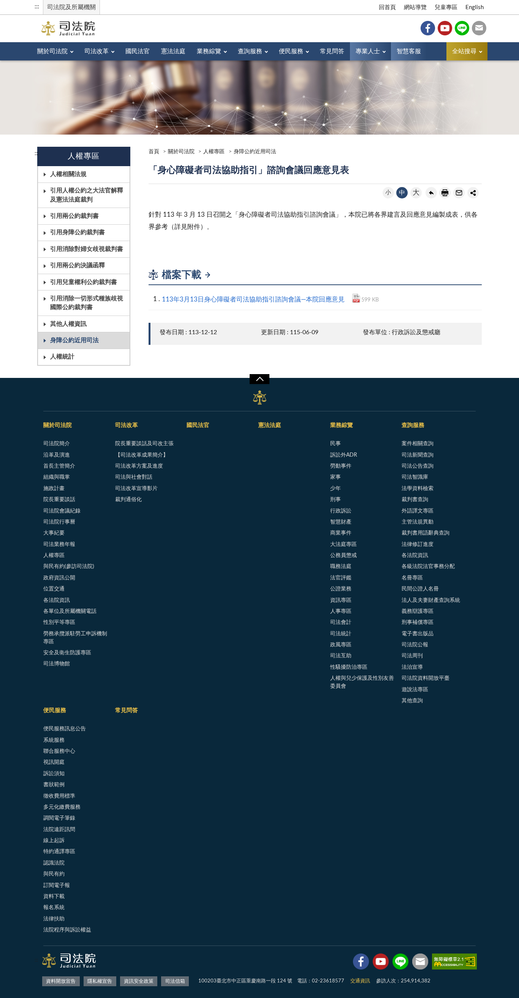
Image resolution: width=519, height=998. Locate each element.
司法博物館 (56, 663)
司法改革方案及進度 (139, 466)
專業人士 (368, 51)
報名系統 (54, 907)
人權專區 (214, 151)
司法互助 (340, 655)
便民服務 (291, 51)
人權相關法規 (68, 174)
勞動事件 (340, 466)
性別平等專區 (59, 622)
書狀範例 (54, 784)
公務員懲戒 (343, 555)
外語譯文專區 (418, 511)
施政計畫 (54, 488)
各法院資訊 (56, 600)
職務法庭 (340, 566)
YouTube (445, 28)
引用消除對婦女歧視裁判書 (86, 249)
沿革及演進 (56, 455)
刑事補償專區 (418, 622)
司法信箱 (479, 28)
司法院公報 (415, 644)
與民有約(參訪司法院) (68, 566)
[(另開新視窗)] (361, 963)
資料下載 (54, 896)
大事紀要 (54, 533)
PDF (356, 298)
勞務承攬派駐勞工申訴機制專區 (75, 637)
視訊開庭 (54, 762)
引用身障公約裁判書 (77, 232)
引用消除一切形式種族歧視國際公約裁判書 (86, 302)
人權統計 (62, 357)
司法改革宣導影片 (136, 488)
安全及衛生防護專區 (67, 652)
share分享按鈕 (473, 192)
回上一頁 (431, 192)
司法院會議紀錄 (62, 511)
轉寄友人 (459, 192)
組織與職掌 (56, 477)
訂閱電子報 (56, 885)
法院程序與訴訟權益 (67, 930)
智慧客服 (409, 51)
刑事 (335, 499)
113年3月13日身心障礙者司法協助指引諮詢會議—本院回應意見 (253, 299)
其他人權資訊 (68, 324)
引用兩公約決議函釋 (77, 265)
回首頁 (387, 7)
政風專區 (340, 644)
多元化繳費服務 (62, 807)
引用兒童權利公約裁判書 (83, 282)
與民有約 (54, 874)
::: (37, 6)
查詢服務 (250, 51)
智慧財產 (340, 522)
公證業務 (340, 589)
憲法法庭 (173, 51)
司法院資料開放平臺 (425, 678)
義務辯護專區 (418, 611)
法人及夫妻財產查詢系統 (431, 600)
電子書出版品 (418, 633)
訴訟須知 (54, 773)
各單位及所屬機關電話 (70, 611)
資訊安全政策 (138, 981)
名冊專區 (412, 578)
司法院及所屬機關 (71, 7)
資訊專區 (340, 600)
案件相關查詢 (418, 443)
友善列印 (445, 192)
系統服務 (54, 740)
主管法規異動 (418, 522)
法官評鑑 (340, 578)
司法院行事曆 (59, 522)
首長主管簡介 (59, 466)
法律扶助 (54, 919)
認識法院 (54, 863)
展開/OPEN (259, 379)
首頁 (154, 151)
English (474, 7)
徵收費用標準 (59, 796)
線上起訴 (54, 840)
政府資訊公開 (59, 578)
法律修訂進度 (418, 544)
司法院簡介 (56, 443)
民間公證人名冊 (420, 589)
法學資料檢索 (418, 488)
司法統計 (340, 633)
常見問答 (332, 51)
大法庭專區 (343, 544)
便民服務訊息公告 (64, 728)
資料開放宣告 (61, 981)
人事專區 (340, 611)
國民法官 (137, 51)
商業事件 (340, 533)
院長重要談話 (59, 499)
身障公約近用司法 (74, 340)
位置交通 (54, 589)
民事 (335, 443)
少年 (335, 488)
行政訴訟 (340, 511)
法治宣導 (412, 667)
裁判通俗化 (128, 499)
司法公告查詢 (418, 466)
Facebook (428, 28)
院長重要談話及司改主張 (144, 443)
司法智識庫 (415, 477)
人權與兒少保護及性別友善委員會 (362, 682)
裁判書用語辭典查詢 (425, 533)
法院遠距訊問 (59, 829)
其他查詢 (412, 700)
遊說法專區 (415, 689)
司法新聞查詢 (418, 455)
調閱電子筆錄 (59, 818)
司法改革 (96, 51)
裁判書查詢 (415, 499)
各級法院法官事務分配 (428, 566)
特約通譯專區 (59, 851)
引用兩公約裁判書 (74, 216)
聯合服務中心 (59, 751)
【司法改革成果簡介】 (141, 455)
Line (462, 28)
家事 (335, 477)
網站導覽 (415, 7)
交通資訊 (360, 981)
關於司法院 (52, 51)
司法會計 (340, 622)
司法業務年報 (59, 544)
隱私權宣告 (99, 981)
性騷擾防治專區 (348, 667)
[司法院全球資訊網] (68, 28)
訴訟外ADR (343, 455)
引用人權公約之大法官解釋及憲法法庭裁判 (86, 194)
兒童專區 (446, 7)
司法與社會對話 (133, 477)
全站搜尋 (464, 51)
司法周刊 (412, 655)
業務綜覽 (209, 51)
